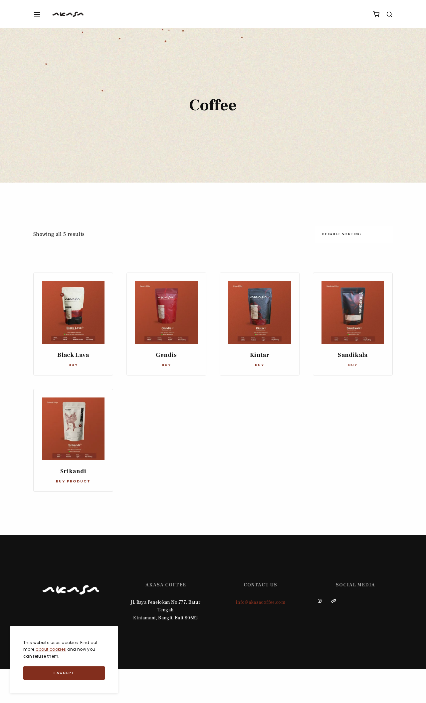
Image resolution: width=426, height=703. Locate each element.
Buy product (73, 481)
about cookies (51, 649)
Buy (73, 365)
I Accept (64, 672)
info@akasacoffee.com (260, 602)
